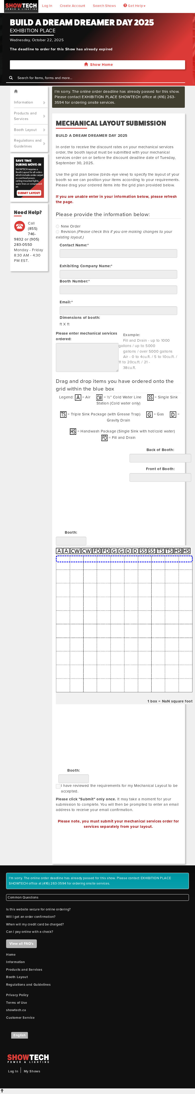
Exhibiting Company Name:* (86, 266)
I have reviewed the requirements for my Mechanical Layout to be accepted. (119, 788)
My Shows (32, 1071)
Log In (47, 6)
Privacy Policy (17, 995)
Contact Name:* (74, 245)
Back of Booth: (160, 449)
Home (10, 955)
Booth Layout (25, 130)
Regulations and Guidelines (28, 143)
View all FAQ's (21, 943)
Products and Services (25, 116)
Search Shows (104, 6)
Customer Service (20, 1018)
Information (23, 102)
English (19, 1035)
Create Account (72, 6)
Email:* (66, 302)
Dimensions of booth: (80, 317)
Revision (68, 231)
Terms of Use (16, 1003)
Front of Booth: (160, 468)
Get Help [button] (135, 6)
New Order (70, 226)
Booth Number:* (75, 281)
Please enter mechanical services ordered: (86, 336)
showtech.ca (16, 1010)
